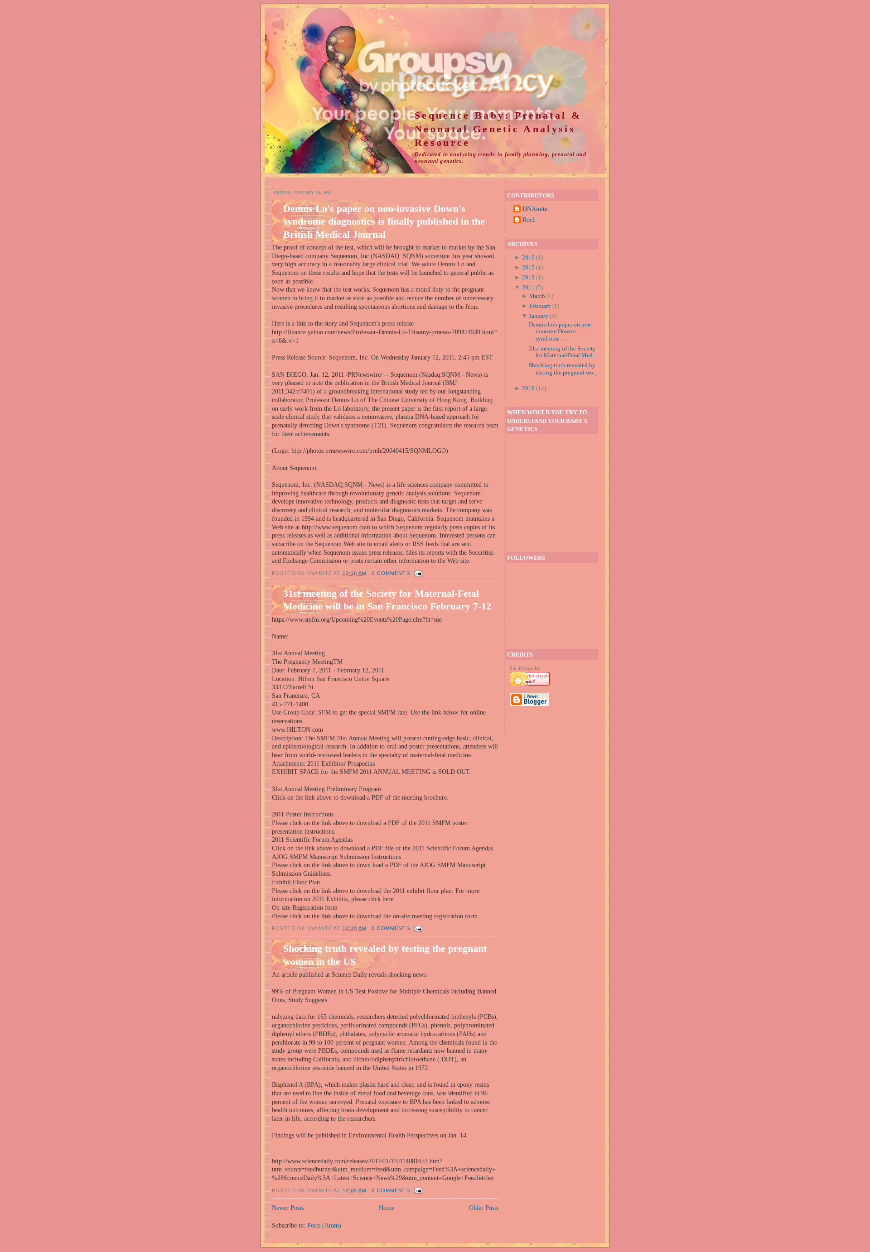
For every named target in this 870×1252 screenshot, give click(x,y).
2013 (528, 277)
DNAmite (534, 208)
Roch (529, 219)
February (540, 305)
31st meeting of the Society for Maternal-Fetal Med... (563, 352)
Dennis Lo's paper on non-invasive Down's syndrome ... (561, 331)
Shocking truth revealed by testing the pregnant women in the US (385, 955)
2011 (528, 287)
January (538, 315)
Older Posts (483, 1207)
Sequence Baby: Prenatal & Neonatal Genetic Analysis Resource (498, 129)
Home (386, 1207)
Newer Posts (288, 1207)
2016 (528, 257)
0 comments (391, 573)
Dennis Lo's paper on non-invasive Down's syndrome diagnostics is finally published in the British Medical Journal (384, 221)
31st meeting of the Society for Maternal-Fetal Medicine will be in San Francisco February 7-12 (387, 600)
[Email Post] (417, 573)
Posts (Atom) (324, 1225)
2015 (528, 267)
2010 (528, 388)
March (537, 296)
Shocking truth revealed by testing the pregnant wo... (563, 369)
